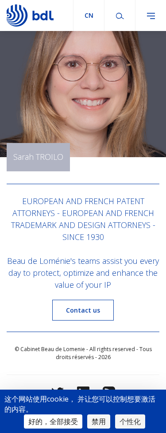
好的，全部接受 (53, 421)
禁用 (99, 421)
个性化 (130, 421)
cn (89, 15)
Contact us (83, 310)
